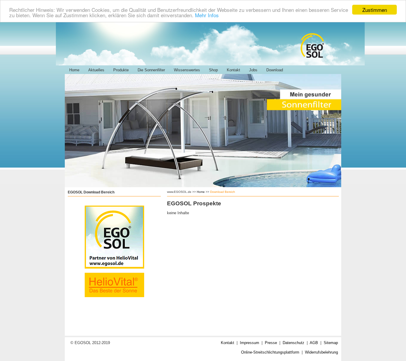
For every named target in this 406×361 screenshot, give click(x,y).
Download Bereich (222, 191)
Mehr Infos (207, 15)
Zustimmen (374, 9)
